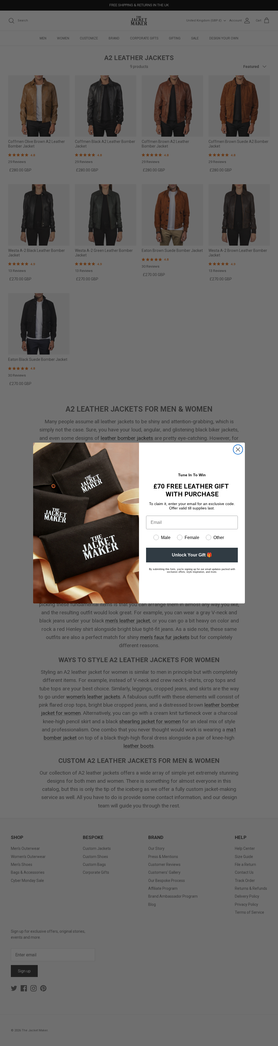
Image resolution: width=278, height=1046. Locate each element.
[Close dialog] (238, 449)
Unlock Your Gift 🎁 (192, 555)
